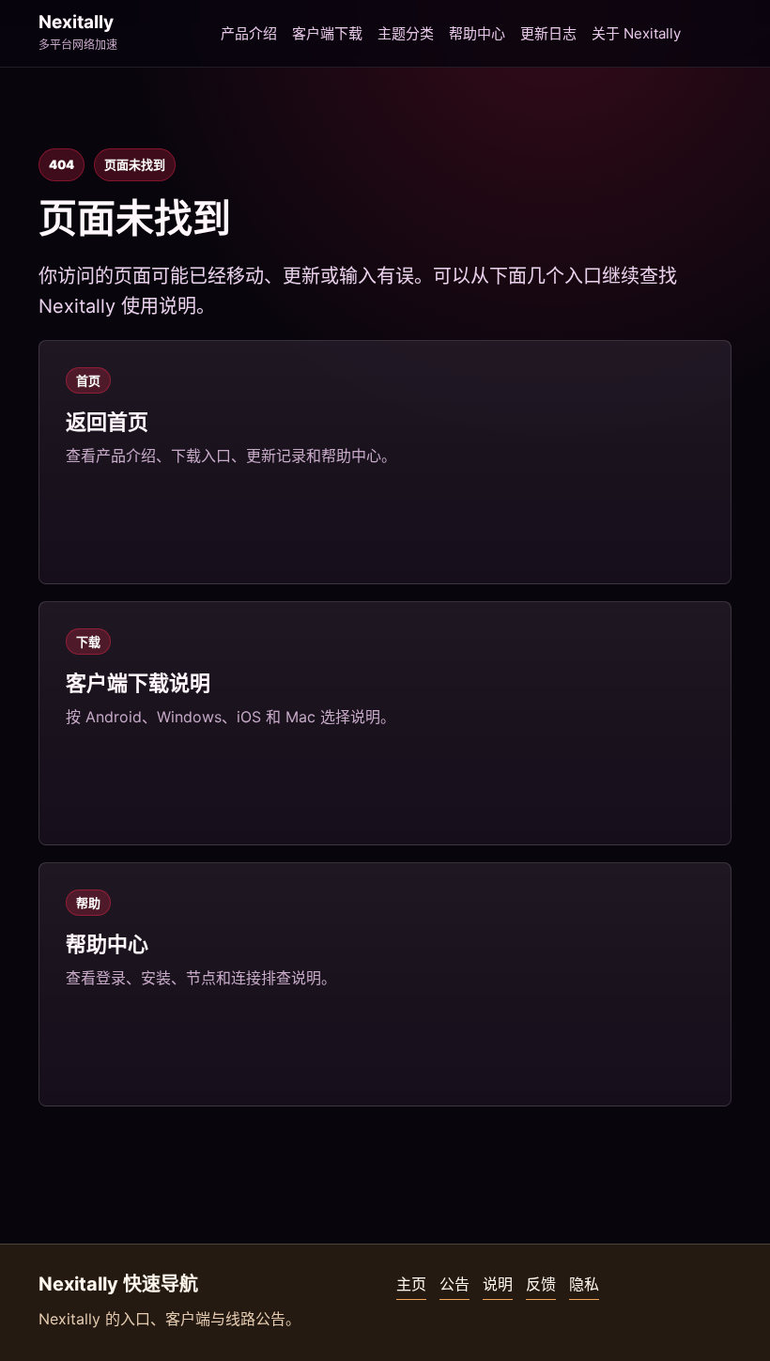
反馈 (541, 1284)
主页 (411, 1284)
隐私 (584, 1284)
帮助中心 (477, 33)
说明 (498, 1284)
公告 (454, 1284)
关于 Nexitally (636, 33)
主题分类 (405, 33)
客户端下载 (327, 33)
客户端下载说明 (138, 683)
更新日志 (548, 33)
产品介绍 (249, 33)
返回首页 (107, 422)
